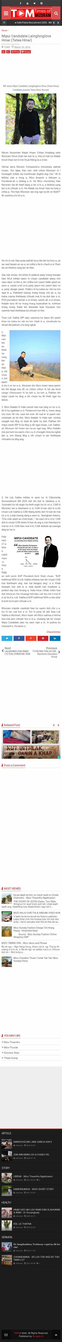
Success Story (11, 1052)
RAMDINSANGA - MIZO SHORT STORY (34, 1189)
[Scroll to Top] (56, 1334)
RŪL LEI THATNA (22, 1223)
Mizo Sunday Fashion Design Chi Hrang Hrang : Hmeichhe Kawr (34, 929)
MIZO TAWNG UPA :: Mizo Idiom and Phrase (24, 943)
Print (16, 51)
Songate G (37, 1336)
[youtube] (27, 3)
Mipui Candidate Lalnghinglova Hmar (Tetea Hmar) (26, 38)
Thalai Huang (11, 1057)
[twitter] (34, 3)
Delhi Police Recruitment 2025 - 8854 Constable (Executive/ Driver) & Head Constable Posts (34, 23)
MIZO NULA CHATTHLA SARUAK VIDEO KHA (37, 912)
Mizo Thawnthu (12, 1042)
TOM (16, 1333)
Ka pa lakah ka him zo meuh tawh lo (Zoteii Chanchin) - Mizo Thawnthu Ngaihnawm (36, 896)
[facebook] (20, 3)
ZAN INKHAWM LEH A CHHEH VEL (32, 1154)
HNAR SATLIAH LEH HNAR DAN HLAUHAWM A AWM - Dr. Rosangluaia (37, 1211)
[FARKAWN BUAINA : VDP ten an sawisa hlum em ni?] (31, 744)
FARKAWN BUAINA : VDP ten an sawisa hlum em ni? (26, 749)
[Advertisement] (31, 68)
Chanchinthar (53, 631)
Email (27, 51)
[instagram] (41, 3)
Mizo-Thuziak (11, 1047)
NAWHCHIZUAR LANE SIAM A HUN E (33, 1141)
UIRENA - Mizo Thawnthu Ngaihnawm (33, 1176)
